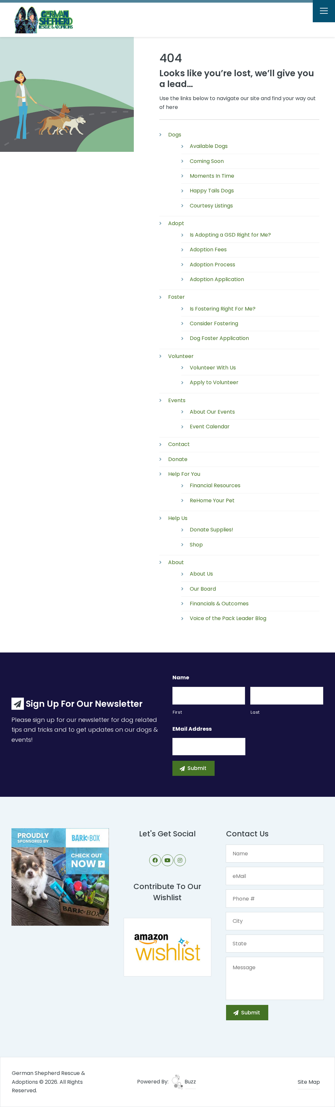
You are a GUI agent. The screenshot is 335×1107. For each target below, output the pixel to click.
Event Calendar (210, 426)
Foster (176, 297)
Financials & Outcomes (219, 603)
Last (255, 712)
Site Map (309, 1082)
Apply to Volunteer (214, 382)
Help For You (184, 474)
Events (176, 400)
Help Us (177, 518)
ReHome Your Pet (212, 500)
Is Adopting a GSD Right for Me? (230, 235)
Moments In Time (212, 176)
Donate (177, 459)
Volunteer (181, 356)
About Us (201, 574)
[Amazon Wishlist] (167, 947)
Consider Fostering (214, 323)
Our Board (203, 589)
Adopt (176, 223)
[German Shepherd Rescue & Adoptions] (47, 19)
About (176, 562)
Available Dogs (209, 146)
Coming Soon (207, 161)
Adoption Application (217, 279)
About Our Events (212, 412)
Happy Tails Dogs (212, 190)
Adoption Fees (208, 249)
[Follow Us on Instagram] (180, 860)
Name (180, 677)
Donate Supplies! (211, 529)
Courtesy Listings (211, 205)
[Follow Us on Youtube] (167, 860)
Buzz (189, 1081)
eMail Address (192, 729)
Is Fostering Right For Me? (223, 308)
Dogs (174, 134)
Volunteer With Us (213, 367)
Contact (179, 444)
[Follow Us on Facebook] (155, 860)
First (177, 712)
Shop (196, 544)
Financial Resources (215, 485)
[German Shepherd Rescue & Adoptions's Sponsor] (60, 876)
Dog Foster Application (219, 338)
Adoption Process (212, 264)
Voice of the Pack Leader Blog (228, 618)
